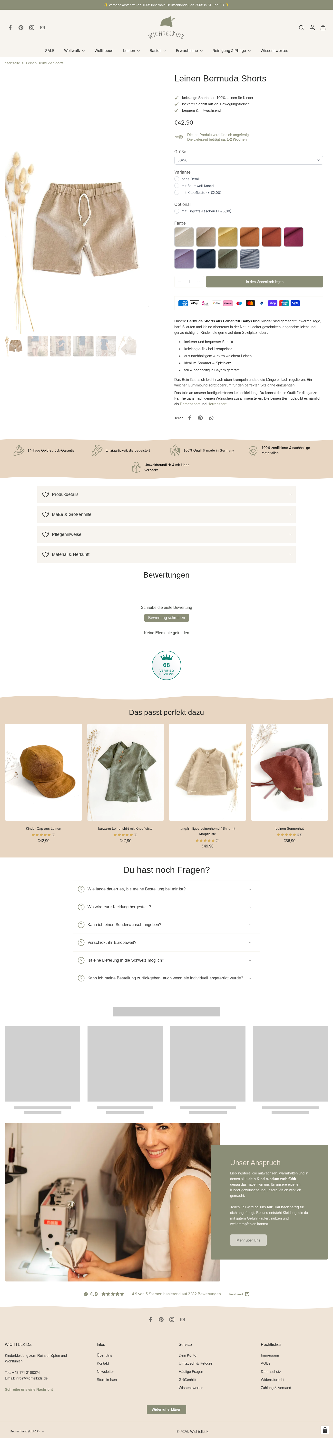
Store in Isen (107, 1380)
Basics (155, 50)
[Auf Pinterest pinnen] (200, 418)
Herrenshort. (217, 404)
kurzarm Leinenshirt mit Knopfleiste (125, 828)
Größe (180, 151)
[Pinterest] (21, 27)
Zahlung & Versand (276, 1388)
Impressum (270, 1355)
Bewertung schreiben (166, 618)
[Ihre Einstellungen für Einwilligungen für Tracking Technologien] (325, 1430)
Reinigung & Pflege (229, 50)
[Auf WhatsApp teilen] (211, 418)
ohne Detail (190, 179)
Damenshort (190, 404)
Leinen (129, 50)
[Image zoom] (82, 231)
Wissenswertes (274, 50)
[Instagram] (31, 27)
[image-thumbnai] (15, 346)
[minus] (179, 282)
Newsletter (105, 1371)
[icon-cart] (322, 27)
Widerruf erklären (166, 1409)
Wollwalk (72, 50)
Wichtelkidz (199, 1431)
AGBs (266, 1363)
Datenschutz (271, 1371)
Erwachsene (187, 50)
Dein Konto (187, 1355)
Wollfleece (104, 50)
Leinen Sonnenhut (289, 828)
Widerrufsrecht (272, 1380)
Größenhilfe (188, 1380)
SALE (49, 50)
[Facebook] (10, 27)
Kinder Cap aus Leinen (43, 828)
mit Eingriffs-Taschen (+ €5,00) (206, 211)
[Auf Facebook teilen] (189, 418)
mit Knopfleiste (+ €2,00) (201, 192)
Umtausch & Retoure (195, 1363)
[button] (264, 281)
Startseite (12, 63)
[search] (301, 27)
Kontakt (103, 1363)
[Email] (42, 27)
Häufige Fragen (191, 1371)
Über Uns (104, 1355)
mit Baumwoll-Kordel (198, 186)
